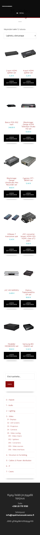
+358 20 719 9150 (20, 506)
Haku (10, 384)
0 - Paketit (10, 400)
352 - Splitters (13, 439)
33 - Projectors (12, 426)
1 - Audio (9, 405)
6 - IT (8, 466)
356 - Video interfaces (16, 450)
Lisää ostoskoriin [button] (11, 82)
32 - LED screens (13, 423)
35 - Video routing (13, 433)
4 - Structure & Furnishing (16, 455)
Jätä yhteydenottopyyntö (20, 521)
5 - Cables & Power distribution (18, 460)
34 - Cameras (12, 430)
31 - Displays (11, 419)
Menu (21, 13)
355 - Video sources (15, 446)
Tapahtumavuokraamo (7, 6)
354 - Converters (14, 443)
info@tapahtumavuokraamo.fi (20, 515)
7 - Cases (10, 471)
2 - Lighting (10, 411)
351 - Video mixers (15, 436)
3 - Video (9, 416)
